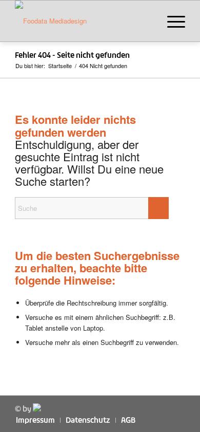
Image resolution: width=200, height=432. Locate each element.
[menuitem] (171, 21)
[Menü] (171, 21)
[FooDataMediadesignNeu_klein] (83, 21)
